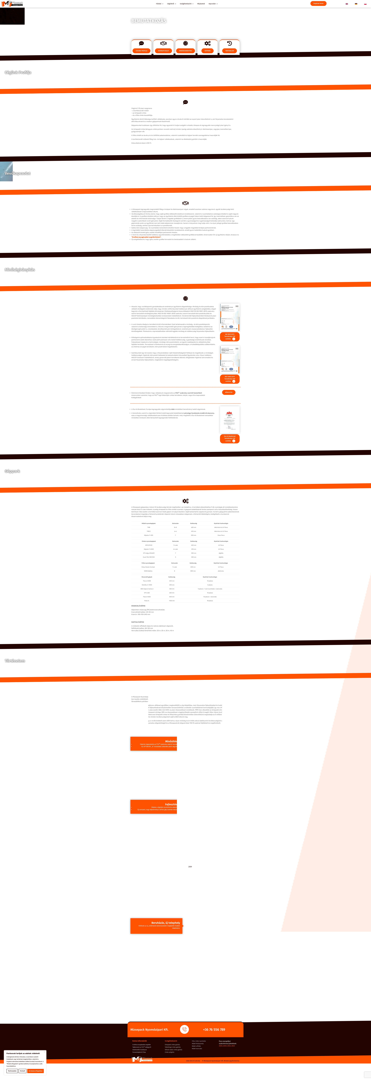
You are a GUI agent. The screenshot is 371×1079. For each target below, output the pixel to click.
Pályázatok (201, 4)
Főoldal (158, 4)
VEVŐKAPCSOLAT (163, 51)
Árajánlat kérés (318, 3)
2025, (221, 1046)
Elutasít (22, 1071)
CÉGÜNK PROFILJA (141, 51)
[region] (25, 1062)
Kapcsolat (212, 4)
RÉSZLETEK (228, 392)
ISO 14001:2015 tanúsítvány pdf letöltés (229, 379)
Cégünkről (170, 4)
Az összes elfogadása (35, 1071)
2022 (233, 1046)
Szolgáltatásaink (185, 4)
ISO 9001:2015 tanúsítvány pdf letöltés (229, 336)
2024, (225, 1046)
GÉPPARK (208, 51)
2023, (229, 1046)
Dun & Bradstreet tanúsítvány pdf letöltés (230, 438)
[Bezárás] (44, 1052)
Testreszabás (12, 1071)
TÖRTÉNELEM (229, 51)
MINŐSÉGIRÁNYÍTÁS (185, 51)
